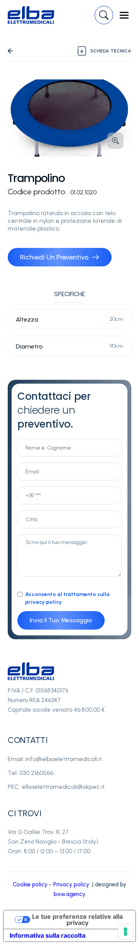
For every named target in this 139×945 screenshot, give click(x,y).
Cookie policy (30, 884)
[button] (124, 15)
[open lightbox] (69, 118)
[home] (31, 15)
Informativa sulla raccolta (47, 935)
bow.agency (69, 894)
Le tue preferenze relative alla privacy (77, 919)
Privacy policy (71, 884)
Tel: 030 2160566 (30, 773)
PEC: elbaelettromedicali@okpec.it (56, 786)
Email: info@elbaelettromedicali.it (55, 759)
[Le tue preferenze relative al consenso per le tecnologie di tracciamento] (125, 931)
